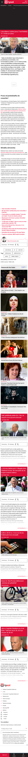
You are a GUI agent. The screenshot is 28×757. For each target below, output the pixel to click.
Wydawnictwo (6, 696)
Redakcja (5, 701)
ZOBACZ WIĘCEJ (15, 256)
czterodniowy (8, 250)
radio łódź (20, 250)
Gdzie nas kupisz (6, 698)
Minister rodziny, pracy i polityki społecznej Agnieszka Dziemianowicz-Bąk (13, 110)
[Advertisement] (14, 18)
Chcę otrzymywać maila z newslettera (11, 732)
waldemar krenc (17, 253)
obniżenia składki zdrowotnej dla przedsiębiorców (12, 152)
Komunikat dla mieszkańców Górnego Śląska (13, 232)
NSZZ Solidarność (24, 2)
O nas (4, 691)
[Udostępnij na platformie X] (18, 245)
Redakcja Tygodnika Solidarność (9, 689)
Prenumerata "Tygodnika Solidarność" (11, 694)
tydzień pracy (8, 253)
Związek (9, 5)
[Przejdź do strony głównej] (9, 2)
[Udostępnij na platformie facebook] (15, 245)
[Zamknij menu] (2, 2)
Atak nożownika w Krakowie (9, 209)
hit (14, 250)
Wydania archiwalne (7, 703)
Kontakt (4, 705)
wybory (6, 256)
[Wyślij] (26, 728)
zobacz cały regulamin (19, 743)
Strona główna (3, 5)
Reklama (4, 710)
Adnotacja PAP (6, 708)
